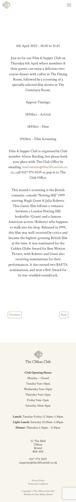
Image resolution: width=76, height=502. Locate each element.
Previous (14, 315)
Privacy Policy (38, 480)
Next (64, 315)
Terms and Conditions (38, 483)
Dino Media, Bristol (43, 494)
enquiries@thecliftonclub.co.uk (38, 463)
